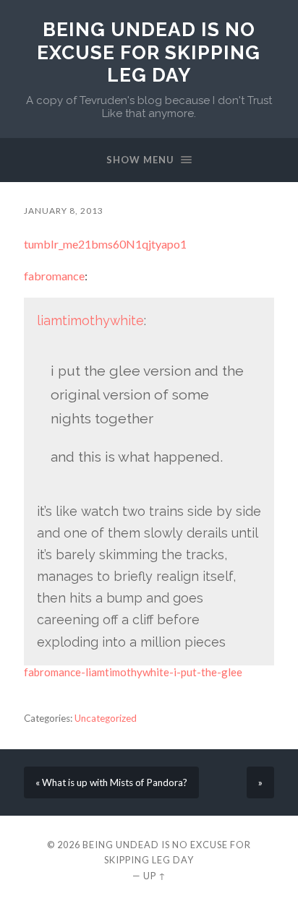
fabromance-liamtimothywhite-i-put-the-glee (133, 671)
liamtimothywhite (90, 320)
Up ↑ (154, 875)
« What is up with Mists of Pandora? (111, 782)
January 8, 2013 (63, 210)
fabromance (54, 275)
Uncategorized (105, 718)
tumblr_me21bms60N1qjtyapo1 (105, 244)
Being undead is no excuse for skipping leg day (148, 52)
